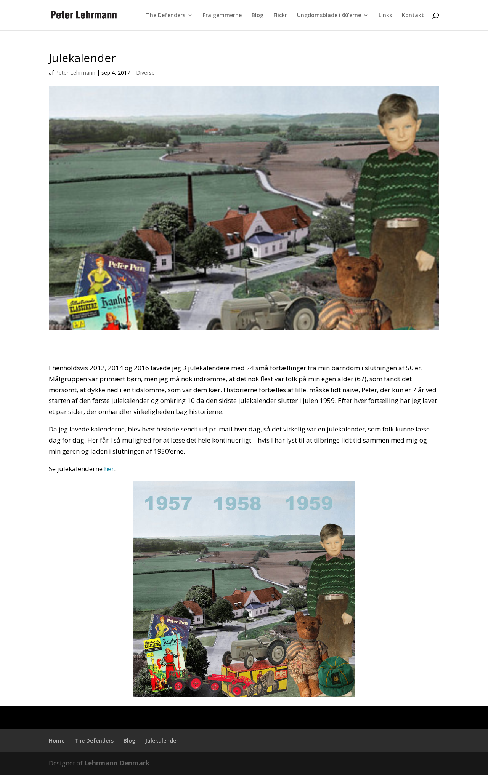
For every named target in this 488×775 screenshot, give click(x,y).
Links (385, 16)
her (109, 468)
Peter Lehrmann (75, 72)
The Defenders (165, 16)
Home (56, 740)
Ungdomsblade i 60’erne (329, 16)
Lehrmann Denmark (116, 763)
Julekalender (161, 740)
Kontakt (413, 16)
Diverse (145, 72)
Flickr (280, 16)
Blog (257, 16)
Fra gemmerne (222, 16)
